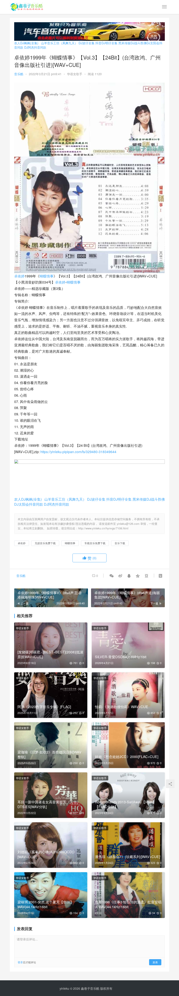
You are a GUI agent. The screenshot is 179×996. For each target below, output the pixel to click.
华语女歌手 (74, 74)
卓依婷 (19, 276)
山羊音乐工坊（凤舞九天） (59, 43)
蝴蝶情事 (46, 276)
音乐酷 (18, 74)
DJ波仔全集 (87, 43)
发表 (155, 962)
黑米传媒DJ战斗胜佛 (132, 43)
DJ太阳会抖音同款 (28, 504)
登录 (20, 962)
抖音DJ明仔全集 (106, 43)
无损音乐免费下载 (45, 543)
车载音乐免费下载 (94, 543)
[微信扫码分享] (111, 575)
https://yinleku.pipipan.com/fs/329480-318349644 (78, 451)
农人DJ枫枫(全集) (26, 43)
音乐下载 (120, 543)
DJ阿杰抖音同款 (35, 47)
